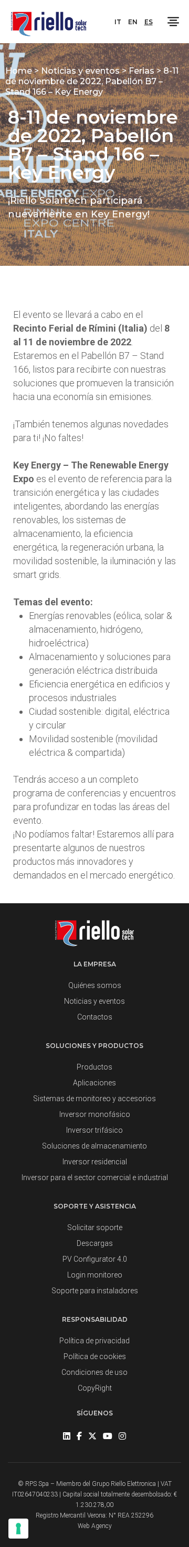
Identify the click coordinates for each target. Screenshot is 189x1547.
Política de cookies (95, 1356)
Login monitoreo (94, 1275)
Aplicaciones (94, 1083)
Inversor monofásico (94, 1114)
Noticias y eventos (81, 71)
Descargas (95, 1243)
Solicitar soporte (94, 1227)
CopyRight (95, 1388)
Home (19, 71)
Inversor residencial (94, 1161)
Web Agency (95, 1526)
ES (148, 22)
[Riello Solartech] (49, 21)
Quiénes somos (94, 985)
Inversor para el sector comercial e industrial (95, 1177)
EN (133, 22)
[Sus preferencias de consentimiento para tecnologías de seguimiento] (18, 1529)
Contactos (94, 1017)
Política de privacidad (94, 1340)
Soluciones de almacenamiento (94, 1146)
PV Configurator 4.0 (94, 1259)
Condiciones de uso (94, 1372)
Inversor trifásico (94, 1130)
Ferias (142, 71)
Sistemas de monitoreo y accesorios (94, 1098)
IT (117, 22)
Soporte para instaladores (94, 1290)
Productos (94, 1067)
